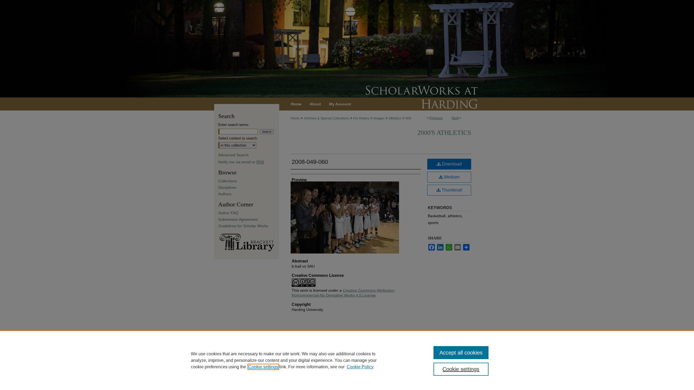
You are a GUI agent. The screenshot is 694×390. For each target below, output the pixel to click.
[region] (347, 360)
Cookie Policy (360, 367)
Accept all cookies (461, 353)
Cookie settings (263, 367)
